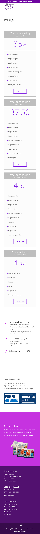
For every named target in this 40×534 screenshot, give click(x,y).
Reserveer (20, 91)
